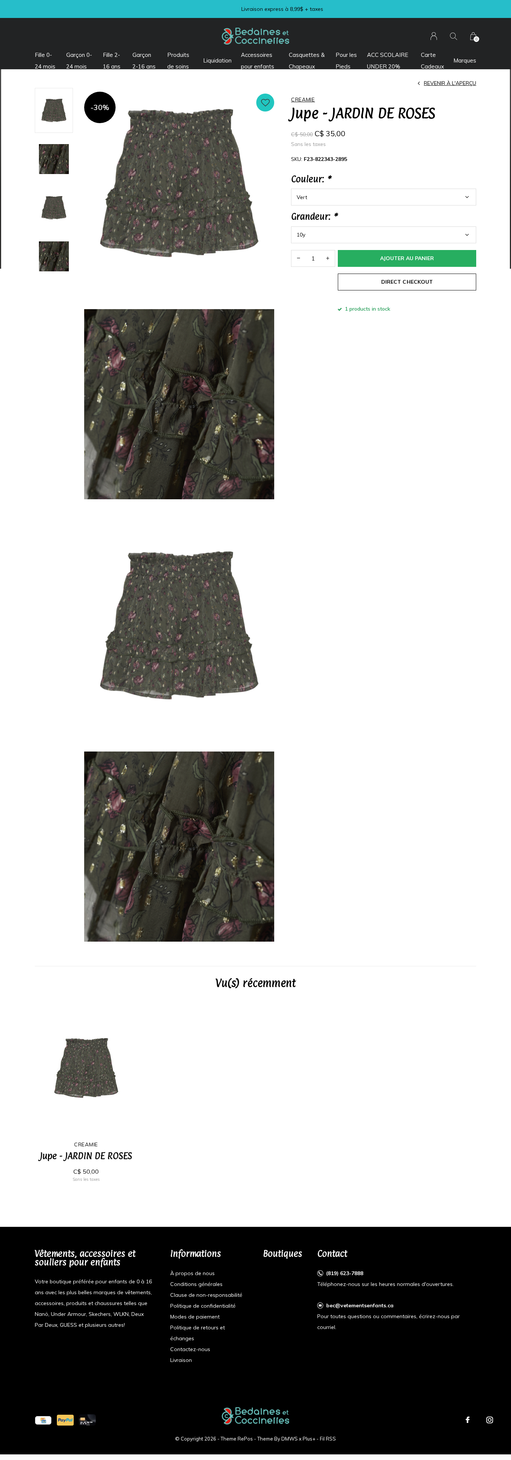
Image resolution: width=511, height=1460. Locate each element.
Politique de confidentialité (203, 1305)
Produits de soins (178, 60)
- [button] (298, 258)
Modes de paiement (195, 1316)
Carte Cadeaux (432, 60)
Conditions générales (196, 1284)
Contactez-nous (190, 1349)
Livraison (181, 1360)
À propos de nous (192, 1273)
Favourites (265, 103)
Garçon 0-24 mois (79, 60)
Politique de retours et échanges (197, 1333)
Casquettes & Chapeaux (307, 60)
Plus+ (309, 1439)
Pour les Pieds (346, 60)
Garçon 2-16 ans (144, 60)
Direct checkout (406, 281)
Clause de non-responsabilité (206, 1295)
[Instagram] (489, 1420)
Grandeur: (314, 216)
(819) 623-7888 (344, 1273)
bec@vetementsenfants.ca (360, 1305)
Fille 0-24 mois (45, 60)
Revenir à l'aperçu (450, 83)
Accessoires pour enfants (257, 60)
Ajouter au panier (407, 258)
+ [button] (327, 258)
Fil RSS (328, 1439)
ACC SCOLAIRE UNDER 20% (387, 60)
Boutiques (282, 1253)
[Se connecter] (434, 36)
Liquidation (217, 60)
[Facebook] (467, 1420)
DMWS (289, 1439)
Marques (464, 60)
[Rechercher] (453, 36)
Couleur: (310, 179)
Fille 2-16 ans (111, 60)
